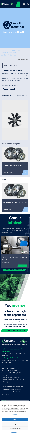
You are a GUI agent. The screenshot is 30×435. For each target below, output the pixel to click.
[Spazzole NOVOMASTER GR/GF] (15, 161)
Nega (15, 424)
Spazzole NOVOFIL (7, 54)
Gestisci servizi (15, 414)
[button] (24, 4)
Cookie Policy (14, 432)
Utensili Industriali (13, 50)
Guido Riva (6, 262)
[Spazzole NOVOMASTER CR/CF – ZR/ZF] (15, 197)
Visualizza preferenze (15, 428)
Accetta (15, 419)
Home (3, 50)
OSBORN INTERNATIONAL (8, 52)
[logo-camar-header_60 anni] (7, 4)
